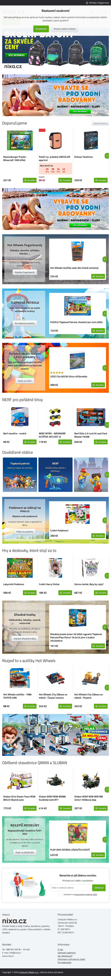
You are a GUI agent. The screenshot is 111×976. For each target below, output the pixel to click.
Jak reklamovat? (65, 956)
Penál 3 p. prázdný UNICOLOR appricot (54, 158)
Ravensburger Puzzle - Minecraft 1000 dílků (15, 158)
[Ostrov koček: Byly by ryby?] (91, 568)
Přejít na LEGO (25, 380)
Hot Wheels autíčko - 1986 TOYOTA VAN (17, 696)
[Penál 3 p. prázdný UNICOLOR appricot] (55, 141)
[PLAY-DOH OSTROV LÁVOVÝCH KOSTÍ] (77, 834)
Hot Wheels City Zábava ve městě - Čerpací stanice (53, 696)
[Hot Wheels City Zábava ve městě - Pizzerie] (91, 678)
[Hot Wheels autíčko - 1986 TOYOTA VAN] (20, 678)
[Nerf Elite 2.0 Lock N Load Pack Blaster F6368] (91, 417)
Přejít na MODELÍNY (25, 852)
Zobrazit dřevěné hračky (25, 638)
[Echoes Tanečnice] (91, 141)
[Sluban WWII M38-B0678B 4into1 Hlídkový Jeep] (91, 780)
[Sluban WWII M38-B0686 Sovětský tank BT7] (55, 780)
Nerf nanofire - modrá (14, 433)
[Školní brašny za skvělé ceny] (55, 49)
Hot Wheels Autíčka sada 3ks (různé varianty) (74, 268)
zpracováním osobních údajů (86, 894)
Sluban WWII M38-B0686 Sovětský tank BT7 (52, 798)
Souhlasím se (80, 894)
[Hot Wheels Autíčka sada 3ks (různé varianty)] (77, 252)
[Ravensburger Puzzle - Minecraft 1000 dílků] (20, 141)
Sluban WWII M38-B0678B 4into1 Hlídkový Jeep (88, 798)
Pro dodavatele (64, 962)
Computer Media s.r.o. (29, 972)
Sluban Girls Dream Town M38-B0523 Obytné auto (19, 798)
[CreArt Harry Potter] (55, 568)
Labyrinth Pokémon (13, 584)
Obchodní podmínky (67, 952)
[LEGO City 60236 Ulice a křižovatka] (77, 360)
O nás (60, 949)
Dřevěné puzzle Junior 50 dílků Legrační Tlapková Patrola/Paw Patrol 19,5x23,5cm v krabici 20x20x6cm (76, 637)
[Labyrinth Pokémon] (20, 568)
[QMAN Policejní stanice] (55, 735)
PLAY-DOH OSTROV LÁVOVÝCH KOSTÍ (70, 850)
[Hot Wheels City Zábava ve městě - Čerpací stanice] (55, 678)
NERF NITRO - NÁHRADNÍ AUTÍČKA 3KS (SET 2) (52, 435)
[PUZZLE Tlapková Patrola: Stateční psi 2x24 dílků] (77, 306)
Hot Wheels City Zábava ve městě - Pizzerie (88, 696)
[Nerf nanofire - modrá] (20, 417)
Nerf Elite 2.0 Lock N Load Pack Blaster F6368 (90, 435)
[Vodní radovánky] (55, 95)
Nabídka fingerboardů (25, 272)
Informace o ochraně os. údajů (71, 959)
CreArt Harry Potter (49, 584)
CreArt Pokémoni (59, 530)
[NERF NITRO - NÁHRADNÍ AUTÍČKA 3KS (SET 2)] (55, 417)
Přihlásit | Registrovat (99, 2)
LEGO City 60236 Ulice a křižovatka (68, 376)
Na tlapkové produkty (25, 323)
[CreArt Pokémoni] (77, 514)
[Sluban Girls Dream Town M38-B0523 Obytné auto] (20, 780)
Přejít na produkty (25, 531)
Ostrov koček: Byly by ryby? (89, 584)
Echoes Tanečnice (83, 157)
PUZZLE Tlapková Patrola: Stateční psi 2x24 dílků (76, 322)
